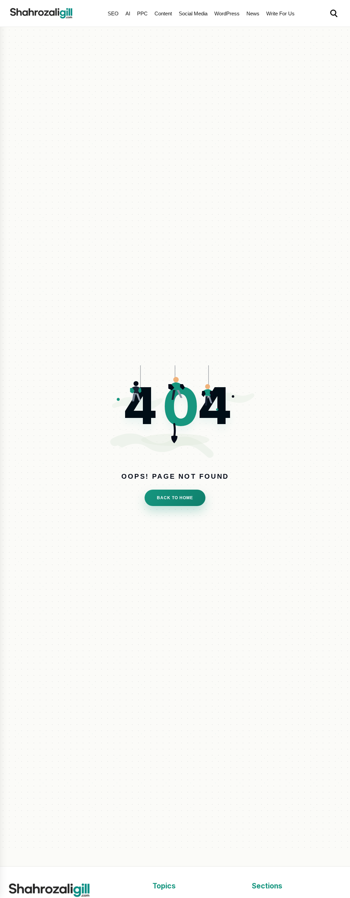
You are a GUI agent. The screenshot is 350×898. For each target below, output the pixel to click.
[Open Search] (334, 13)
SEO (113, 13)
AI (127, 13)
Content (163, 13)
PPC (142, 13)
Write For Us (280, 13)
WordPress (227, 13)
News (252, 13)
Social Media (193, 13)
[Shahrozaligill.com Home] (43, 13)
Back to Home (175, 497)
